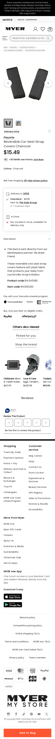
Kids (6, 47)
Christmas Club (12, 557)
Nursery (13, 47)
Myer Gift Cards (12, 529)
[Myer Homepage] (15, 30)
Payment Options (13, 457)
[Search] (48, 38)
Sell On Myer (11, 563)
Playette (9, 137)
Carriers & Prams (27, 47)
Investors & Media (14, 546)
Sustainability (11, 551)
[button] (23, 202)
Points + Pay (10, 463)
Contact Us (35, 467)
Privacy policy (16, 657)
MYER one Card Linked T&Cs (27, 649)
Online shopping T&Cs (27, 633)
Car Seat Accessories (35, 50)
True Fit (8, 486)
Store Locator (36, 472)
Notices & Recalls (38, 503)
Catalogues (10, 492)
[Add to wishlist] (49, 131)
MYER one (9, 523)
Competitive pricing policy (27, 625)
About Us (9, 540)
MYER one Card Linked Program (12, 499)
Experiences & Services (36, 480)
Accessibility (35, 509)
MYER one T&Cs (41, 641)
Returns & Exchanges (10, 479)
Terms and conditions (17, 641)
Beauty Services (38, 487)
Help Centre (35, 455)
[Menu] (4, 38)
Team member (37, 657)
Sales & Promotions (40, 498)
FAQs (31, 461)
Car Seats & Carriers (13, 50)
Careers (8, 535)
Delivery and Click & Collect (15, 471)
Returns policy (27, 617)
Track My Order (12, 452)
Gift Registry (35, 492)
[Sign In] (35, 29)
